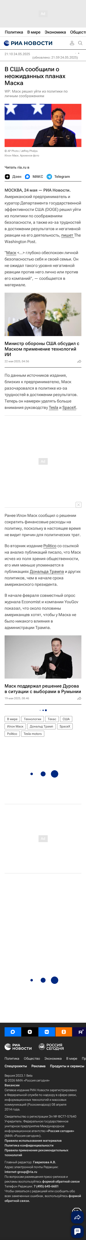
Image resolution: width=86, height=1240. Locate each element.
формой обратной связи (61, 1181)
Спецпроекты (16, 1066)
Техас (52, 719)
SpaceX (69, 407)
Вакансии (12, 1085)
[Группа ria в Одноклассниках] (63, 1031)
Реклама (38, 1066)
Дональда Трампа (47, 571)
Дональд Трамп (41, 726)
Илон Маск (15, 726)
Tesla (53, 407)
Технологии (32, 719)
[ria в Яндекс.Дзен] (30, 1031)
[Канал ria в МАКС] (13, 1031)
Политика (12, 1058)
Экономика (53, 1058)
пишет (67, 235)
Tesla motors (33, 734)
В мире (12, 719)
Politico (49, 545)
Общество (32, 1058)
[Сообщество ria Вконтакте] (47, 1031)
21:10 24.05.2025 (17, 54)
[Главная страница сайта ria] (27, 43)
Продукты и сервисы (67, 1066)
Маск (11, 252)
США (66, 719)
